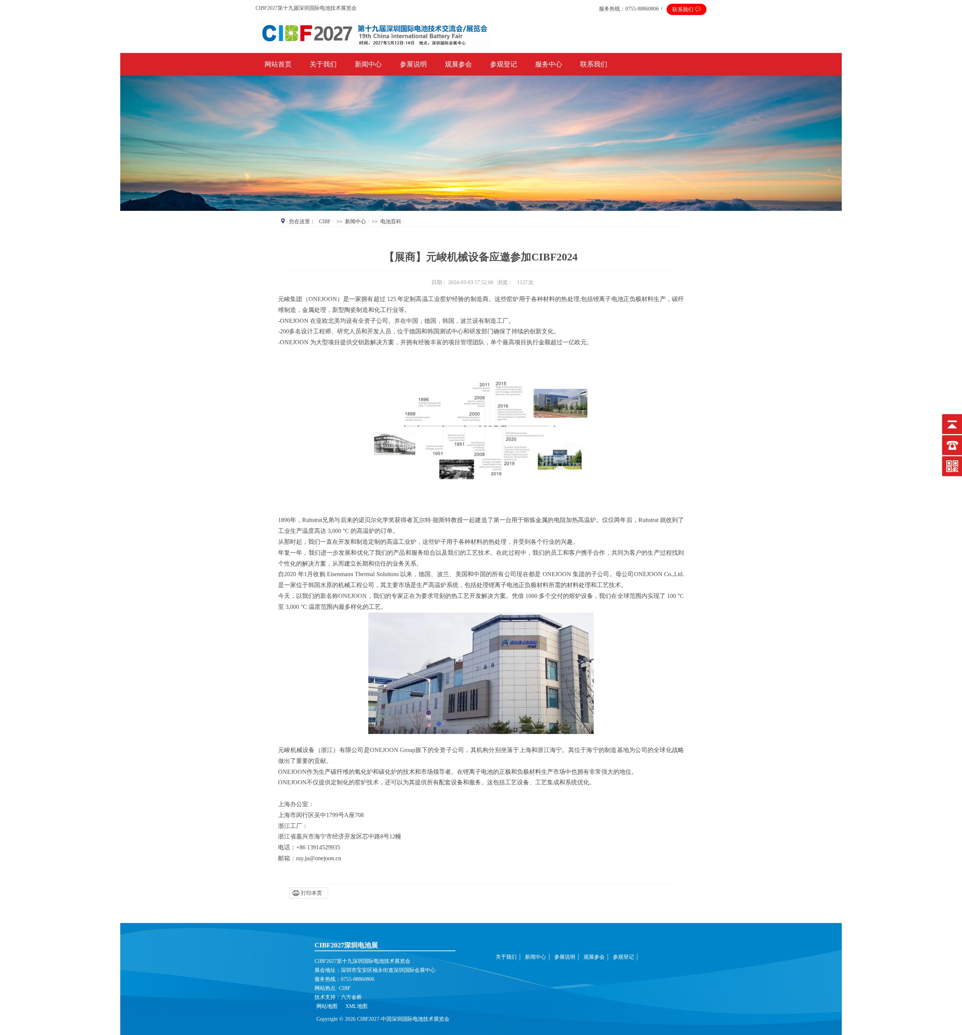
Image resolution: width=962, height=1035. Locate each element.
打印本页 (311, 893)
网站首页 (278, 64)
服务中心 (548, 64)
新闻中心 (368, 64)
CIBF (325, 221)
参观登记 (503, 64)
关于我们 (323, 64)
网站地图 (327, 1006)
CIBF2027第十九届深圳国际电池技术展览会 (306, 8)
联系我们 (683, 9)
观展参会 (458, 64)
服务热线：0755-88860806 (629, 9)
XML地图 (356, 1006)
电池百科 (390, 221)
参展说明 (413, 64)
